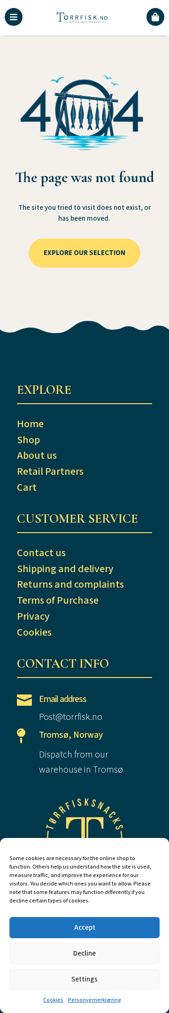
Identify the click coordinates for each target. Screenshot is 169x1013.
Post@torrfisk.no (70, 717)
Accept (84, 928)
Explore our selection (84, 253)
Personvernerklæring (94, 1000)
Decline (84, 953)
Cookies (53, 1000)
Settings (84, 979)
